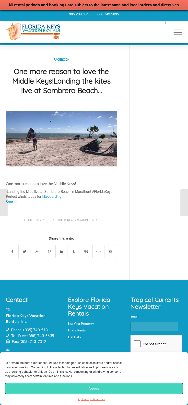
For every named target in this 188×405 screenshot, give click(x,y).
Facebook (61, 59)
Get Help (74, 337)
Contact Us (175, 22)
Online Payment (152, 22)
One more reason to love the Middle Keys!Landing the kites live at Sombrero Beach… (61, 81)
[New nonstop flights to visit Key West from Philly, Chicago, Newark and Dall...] (4, 202)
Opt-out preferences (91, 399)
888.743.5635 (108, 13)
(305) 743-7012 (33, 341)
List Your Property (81, 324)
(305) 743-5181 (36, 329)
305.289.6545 (80, 13)
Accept (94, 388)
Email (134, 316)
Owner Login (129, 22)
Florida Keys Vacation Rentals (77, 220)
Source (11, 201)
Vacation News (106, 22)
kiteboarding (51, 196)
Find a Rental (77, 330)
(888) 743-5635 (40, 335)
